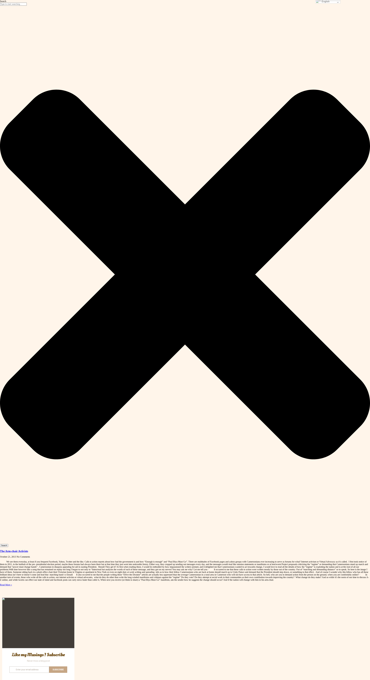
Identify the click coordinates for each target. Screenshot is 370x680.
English (325, 1)
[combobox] (13, 4)
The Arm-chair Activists (14, 551)
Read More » (6, 585)
